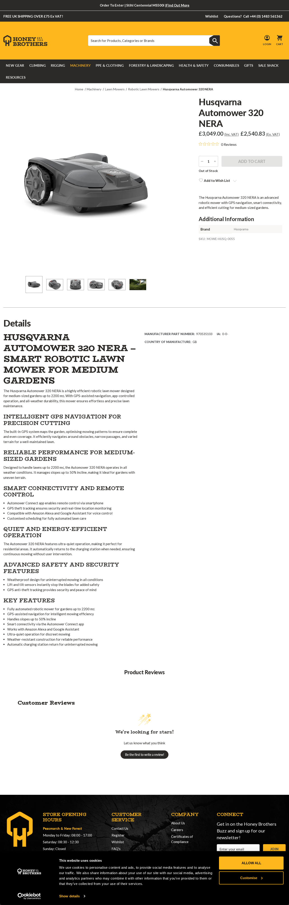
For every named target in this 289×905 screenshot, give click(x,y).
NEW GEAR (15, 65)
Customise (248, 878)
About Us (178, 823)
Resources (16, 77)
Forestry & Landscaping (151, 65)
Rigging (58, 65)
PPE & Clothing (110, 65)
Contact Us (120, 828)
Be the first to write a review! (144, 754)
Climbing (37, 65)
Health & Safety (194, 65)
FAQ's (116, 849)
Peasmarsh (51, 828)
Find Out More (177, 5)
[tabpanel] (33, 285)
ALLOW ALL (251, 863)
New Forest (73, 828)
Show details (69, 896)
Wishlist (211, 16)
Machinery (80, 65)
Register (118, 835)
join (274, 849)
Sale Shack (268, 65)
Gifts (248, 65)
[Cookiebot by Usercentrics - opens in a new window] (29, 896)
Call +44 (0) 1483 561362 (253, 16)
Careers (177, 830)
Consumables (226, 65)
